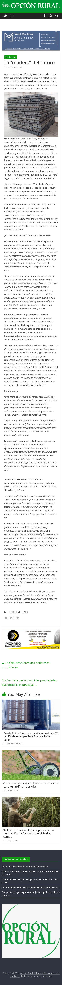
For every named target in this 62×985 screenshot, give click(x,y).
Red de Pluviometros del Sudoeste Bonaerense (25, 866)
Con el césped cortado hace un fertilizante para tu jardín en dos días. (30, 784)
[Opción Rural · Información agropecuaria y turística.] (5, 16)
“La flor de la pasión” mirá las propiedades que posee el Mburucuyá (29, 682)
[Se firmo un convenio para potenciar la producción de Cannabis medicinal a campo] (31, 798)
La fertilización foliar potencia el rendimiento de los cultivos (31, 887)
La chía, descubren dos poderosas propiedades (25, 665)
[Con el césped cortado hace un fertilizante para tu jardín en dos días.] (31, 751)
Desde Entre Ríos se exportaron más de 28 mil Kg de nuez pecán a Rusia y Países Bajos (30, 736)
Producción (10, 57)
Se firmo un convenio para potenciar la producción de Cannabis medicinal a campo (28, 833)
